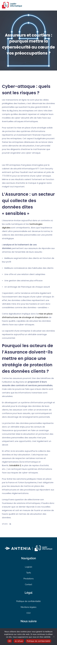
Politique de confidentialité (28, 601)
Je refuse (19, 641)
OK (9, 641)
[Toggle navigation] (53, 5)
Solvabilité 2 (15, 465)
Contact (28, 584)
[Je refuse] (53, 636)
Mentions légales (28, 607)
